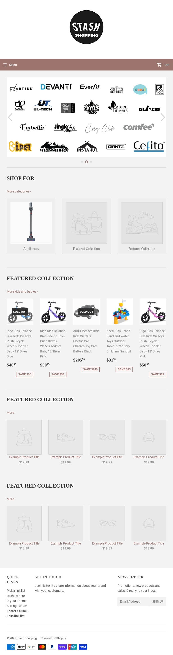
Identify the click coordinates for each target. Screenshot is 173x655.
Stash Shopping (27, 638)
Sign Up (158, 601)
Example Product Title (24, 457)
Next (163, 117)
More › (11, 412)
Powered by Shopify (53, 638)
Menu (13, 65)
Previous (9, 117)
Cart (166, 65)
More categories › (19, 191)
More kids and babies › (22, 291)
